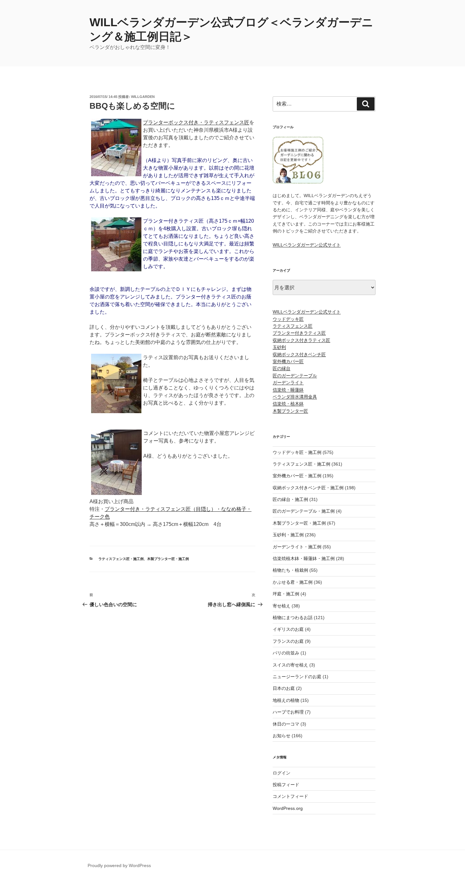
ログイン (281, 772)
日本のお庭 (284, 688)
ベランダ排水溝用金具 (295, 396)
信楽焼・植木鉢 (288, 403)
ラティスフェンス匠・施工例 (121, 559)
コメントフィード (290, 796)
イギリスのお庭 (288, 629)
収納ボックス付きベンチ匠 (299, 354)
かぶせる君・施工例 (293, 582)
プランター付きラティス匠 (299, 332)
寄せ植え (281, 605)
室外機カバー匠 (288, 361)
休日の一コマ (286, 723)
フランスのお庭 (288, 641)
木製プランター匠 (290, 410)
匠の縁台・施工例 (290, 499)
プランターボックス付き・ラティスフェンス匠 (196, 122)
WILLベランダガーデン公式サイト (307, 244)
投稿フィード (286, 784)
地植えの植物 (286, 700)
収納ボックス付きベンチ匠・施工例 (308, 487)
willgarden (143, 97)
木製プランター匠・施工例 (168, 559)
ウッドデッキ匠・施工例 (297, 452)
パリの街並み (286, 652)
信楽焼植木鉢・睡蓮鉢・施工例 (304, 558)
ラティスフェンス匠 (293, 325)
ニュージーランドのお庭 (297, 676)
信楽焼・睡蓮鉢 (288, 389)
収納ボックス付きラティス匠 (301, 340)
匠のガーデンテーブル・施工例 (304, 511)
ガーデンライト (288, 382)
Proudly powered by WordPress (119, 865)
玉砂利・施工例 (288, 534)
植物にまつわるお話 (293, 617)
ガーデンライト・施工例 (297, 546)
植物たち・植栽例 (290, 570)
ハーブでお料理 (288, 711)
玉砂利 (279, 347)
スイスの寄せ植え (290, 664)
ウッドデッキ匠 (288, 319)
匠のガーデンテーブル (295, 375)
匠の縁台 (281, 368)
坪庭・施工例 (286, 593)
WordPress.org (288, 808)
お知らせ (281, 735)
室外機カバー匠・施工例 (297, 475)
